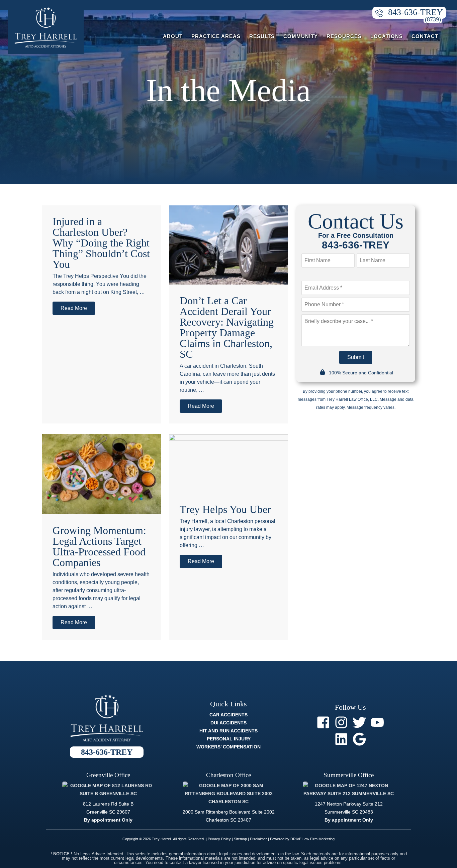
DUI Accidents (228, 722)
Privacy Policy (219, 839)
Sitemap (240, 839)
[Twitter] (359, 722)
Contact (425, 36)
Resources (344, 36)
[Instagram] (341, 722)
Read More (74, 308)
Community (300, 36)
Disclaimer (258, 839)
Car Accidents (228, 714)
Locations (386, 36)
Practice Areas (216, 36)
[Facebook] (323, 722)
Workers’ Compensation (228, 746)
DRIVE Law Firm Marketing (312, 839)
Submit (355, 357)
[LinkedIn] (341, 739)
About (173, 36)
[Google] (359, 739)
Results (262, 36)
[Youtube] (377, 722)
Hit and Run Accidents (228, 730)
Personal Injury (229, 738)
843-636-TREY (415, 12)
